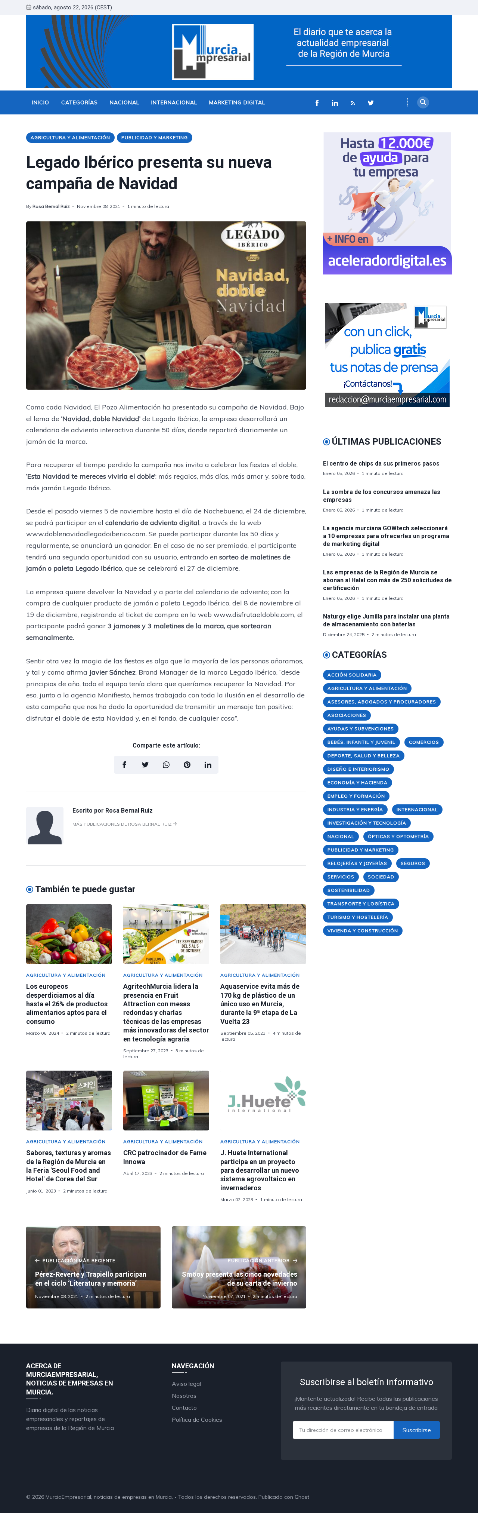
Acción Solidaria (352, 675)
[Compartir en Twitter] (145, 765)
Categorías (79, 102)
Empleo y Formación (356, 796)
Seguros (413, 863)
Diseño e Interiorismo (358, 769)
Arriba (435, 1497)
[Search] (423, 102)
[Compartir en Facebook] (124, 765)
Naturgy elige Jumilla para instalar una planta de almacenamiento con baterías (386, 620)
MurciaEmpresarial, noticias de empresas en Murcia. (109, 1497)
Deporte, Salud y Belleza (364, 755)
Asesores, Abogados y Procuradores (382, 702)
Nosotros (184, 1395)
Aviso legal (186, 1383)
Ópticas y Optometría (398, 836)
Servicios (341, 877)
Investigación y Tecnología (367, 823)
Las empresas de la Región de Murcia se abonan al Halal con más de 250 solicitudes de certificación (387, 580)
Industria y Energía (355, 809)
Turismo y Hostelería (358, 917)
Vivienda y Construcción (363, 930)
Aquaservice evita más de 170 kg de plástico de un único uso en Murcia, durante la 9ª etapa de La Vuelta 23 (259, 1003)
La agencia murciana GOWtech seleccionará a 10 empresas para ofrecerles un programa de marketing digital (386, 536)
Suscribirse (417, 1430)
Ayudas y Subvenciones (361, 728)
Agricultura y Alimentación (70, 137)
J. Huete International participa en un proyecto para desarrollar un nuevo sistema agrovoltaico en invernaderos (259, 1170)
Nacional (124, 102)
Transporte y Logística (361, 903)
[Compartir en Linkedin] (208, 765)
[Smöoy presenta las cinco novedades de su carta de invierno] (239, 1267)
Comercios (424, 742)
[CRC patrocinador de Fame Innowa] (166, 1100)
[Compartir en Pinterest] (187, 765)
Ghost (302, 1497)
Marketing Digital (237, 102)
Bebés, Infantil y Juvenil (361, 742)
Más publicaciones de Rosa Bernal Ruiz (122, 824)
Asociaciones (347, 715)
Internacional (174, 102)
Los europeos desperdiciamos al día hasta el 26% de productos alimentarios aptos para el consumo (67, 1003)
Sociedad (381, 877)
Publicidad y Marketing (154, 137)
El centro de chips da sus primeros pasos (381, 463)
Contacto (184, 1407)
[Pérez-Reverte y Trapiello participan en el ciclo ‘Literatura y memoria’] (93, 1267)
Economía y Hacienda (358, 782)
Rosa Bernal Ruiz (51, 206)
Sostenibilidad (349, 890)
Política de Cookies (197, 1419)
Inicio (40, 102)
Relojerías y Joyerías (357, 863)
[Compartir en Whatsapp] (166, 765)
